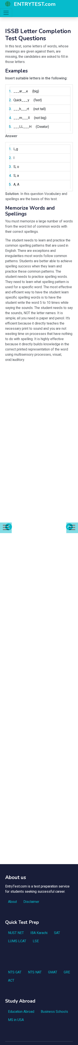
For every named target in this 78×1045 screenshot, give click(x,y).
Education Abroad (21, 1011)
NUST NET (16, 933)
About (12, 901)
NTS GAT (14, 972)
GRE (67, 972)
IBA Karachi (38, 933)
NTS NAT (35, 972)
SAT (57, 933)
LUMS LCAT (17, 941)
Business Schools (54, 1011)
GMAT (52, 972)
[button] (6, 527)
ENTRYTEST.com (34, 4)
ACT (11, 980)
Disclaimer (31, 901)
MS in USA (16, 1019)
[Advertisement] (39, 405)
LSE (36, 941)
